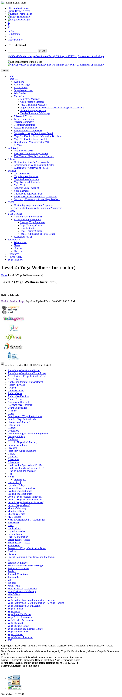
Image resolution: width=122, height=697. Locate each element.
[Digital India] (13, 350)
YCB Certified (15, 213)
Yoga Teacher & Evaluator (27, 182)
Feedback (12, 448)
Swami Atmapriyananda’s (33, 110)
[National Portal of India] (13, 322)
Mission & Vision (23, 116)
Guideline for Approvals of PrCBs (31, 167)
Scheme (12, 159)
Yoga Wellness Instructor (26, 179)
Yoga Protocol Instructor (26, 176)
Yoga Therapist (21, 190)
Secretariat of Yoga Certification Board (33, 133)
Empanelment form (17, 445)
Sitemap (12, 554)
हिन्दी (10, 640)
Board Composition (24, 119)
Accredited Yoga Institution (27, 219)
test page (12, 582)
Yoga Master (20, 185)
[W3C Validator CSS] (14, 678)
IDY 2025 (13, 147)
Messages (19, 96)
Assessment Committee (25, 127)
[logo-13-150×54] (10, 313)
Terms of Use (14, 577)
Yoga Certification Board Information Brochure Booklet (36, 603)
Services (18, 144)
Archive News (15, 393)
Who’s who (20, 93)
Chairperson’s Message (19, 422)
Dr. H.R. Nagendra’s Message (23, 442)
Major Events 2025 (23, 150)
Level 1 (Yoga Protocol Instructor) (25, 496)
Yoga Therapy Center (31, 231)
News (17, 245)
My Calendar (14, 516)
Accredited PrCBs (23, 236)
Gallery (11, 210)
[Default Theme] (20, 13)
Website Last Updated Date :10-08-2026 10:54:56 (26, 365)
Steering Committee (24, 122)
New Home (13, 522)
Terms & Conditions (18, 574)
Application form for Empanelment (25, 382)
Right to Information (18, 537)
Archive (12, 387)
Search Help (14, 545)
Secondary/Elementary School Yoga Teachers (37, 199)
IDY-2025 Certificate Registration (31, 153)
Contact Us (13, 430)
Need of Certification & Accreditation (26, 519)
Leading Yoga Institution (32, 222)
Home (11, 76)
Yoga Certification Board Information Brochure (37, 136)
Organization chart (23, 90)
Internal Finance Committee (28, 130)
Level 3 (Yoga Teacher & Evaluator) (26, 502)
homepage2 (20, 479)
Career (11, 413)
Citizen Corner (15, 39)
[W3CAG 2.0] (14, 683)
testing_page (14, 585)
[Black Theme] (19, 16)
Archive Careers (16, 390)
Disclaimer (13, 439)
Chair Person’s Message (32, 101)
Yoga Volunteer (22, 173)
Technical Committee (24, 124)
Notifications (14, 528)
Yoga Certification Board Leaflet (30, 139)
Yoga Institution (28, 228)
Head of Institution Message (22, 471)
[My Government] (13, 331)
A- (9, 22)
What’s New (20, 242)
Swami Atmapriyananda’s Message (25, 565)
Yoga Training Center (31, 225)
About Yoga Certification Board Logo (27, 373)
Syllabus (12, 170)
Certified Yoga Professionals (28, 216)
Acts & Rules (20, 87)
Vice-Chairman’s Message (33, 104)
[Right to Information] (13, 359)
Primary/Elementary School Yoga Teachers (35, 196)
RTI (10, 36)
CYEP (11, 202)
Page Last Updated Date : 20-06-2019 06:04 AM (50, 301)
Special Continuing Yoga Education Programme (38, 208)
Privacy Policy (15, 534)
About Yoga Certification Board (24, 370)
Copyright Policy (16, 436)
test (9, 580)
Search (42, 51)
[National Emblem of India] (25, 61)
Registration (14, 34)
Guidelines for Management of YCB (32, 142)
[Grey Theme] (19, 19)
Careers (18, 251)
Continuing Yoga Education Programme (34, 205)
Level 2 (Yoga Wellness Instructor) (25, 499)
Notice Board (14, 239)
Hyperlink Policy (16, 485)
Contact (11, 427)
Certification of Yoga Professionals (31, 162)
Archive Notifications (18, 396)
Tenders (18, 248)
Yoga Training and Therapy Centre (37, 233)
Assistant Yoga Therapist (26, 188)
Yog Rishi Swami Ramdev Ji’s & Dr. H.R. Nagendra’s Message (52, 107)
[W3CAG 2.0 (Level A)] (14, 688)
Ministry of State (16, 511)
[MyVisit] (13, 340)
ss (9, 559)
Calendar (12, 410)
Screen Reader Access (19, 11)
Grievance (13, 456)
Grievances (13, 254)
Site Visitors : (12, 694)
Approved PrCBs (16, 384)
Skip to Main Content (18, 8)
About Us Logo (22, 84)
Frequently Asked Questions (22, 450)
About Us (12, 78)
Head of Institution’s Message (35, 113)
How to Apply (15, 256)
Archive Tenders (16, 399)
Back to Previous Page (13, 301)
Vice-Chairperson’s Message (22, 591)
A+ (9, 28)
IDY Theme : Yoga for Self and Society (34, 156)
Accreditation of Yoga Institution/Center (34, 165)
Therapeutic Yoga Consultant (28, 193)
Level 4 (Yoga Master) (19, 505)
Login (11, 31)
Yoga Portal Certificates (19, 614)
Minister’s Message (30, 99)
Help (10, 473)
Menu (5, 70)
